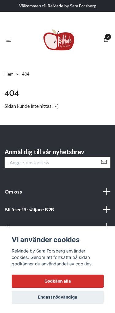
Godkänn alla (57, 281)
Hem (9, 123)
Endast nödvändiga (57, 297)
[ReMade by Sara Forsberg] (55, 64)
